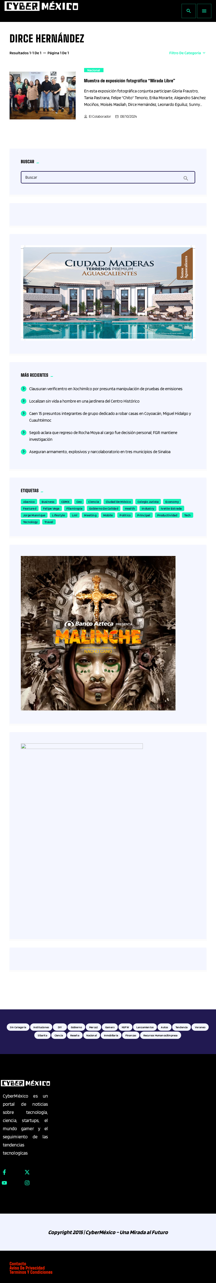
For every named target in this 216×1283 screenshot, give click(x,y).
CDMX (65, 501)
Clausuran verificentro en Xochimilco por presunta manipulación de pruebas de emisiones (106, 388)
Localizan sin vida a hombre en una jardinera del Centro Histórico (84, 401)
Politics (125, 515)
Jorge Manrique (34, 515)
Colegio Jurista (148, 501)
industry (148, 508)
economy (172, 501)
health (130, 508)
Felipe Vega (51, 508)
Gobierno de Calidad (103, 508)
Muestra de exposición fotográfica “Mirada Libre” (129, 80)
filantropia (74, 508)
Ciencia (93, 501)
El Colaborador (100, 116)
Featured (29, 508)
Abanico (29, 501)
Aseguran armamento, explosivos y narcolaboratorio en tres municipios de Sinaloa (99, 451)
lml (75, 515)
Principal (143, 515)
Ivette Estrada (171, 508)
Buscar (31, 178)
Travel (48, 522)
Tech (187, 515)
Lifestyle (58, 515)
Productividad (167, 515)
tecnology (30, 522)
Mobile (108, 515)
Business (48, 501)
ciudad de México (118, 501)
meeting (90, 515)
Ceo (79, 501)
